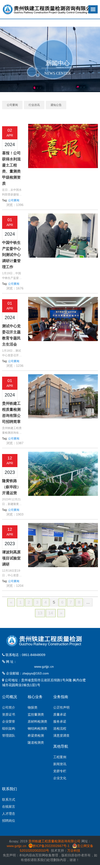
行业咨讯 (34, 105)
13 (40, 613)
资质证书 (8, 714)
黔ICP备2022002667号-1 (51, 846)
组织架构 (8, 728)
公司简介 (8, 707)
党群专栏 (59, 771)
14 (50, 613)
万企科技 (73, 850)
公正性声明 (61, 707)
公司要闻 (12, 105)
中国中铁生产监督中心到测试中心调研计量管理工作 (11, 255)
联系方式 (8, 799)
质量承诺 (59, 714)
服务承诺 (59, 721)
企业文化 (59, 778)
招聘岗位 (8, 820)
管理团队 (8, 735)
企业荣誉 (8, 721)
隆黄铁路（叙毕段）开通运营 (11, 487)
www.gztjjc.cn (44, 666)
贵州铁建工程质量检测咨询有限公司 (54, 841)
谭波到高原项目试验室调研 (11, 558)
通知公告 (56, 105)
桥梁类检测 (36, 735)
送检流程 (59, 728)
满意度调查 (61, 735)
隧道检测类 (36, 742)
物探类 (32, 707)
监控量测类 (36, 714)
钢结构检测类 (37, 728)
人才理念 (8, 813)
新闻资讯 (59, 764)
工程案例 (59, 757)
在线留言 (8, 806)
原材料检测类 (37, 721)
